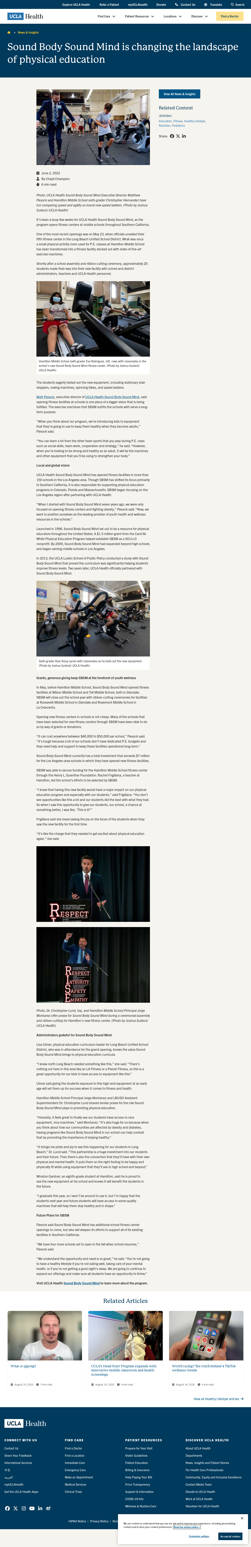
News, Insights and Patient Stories (207, 1462)
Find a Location (74, 1455)
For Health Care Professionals (204, 1470)
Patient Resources (137, 16)
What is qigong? (23, 1366)
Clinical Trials (73, 1491)
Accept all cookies (230, 1536)
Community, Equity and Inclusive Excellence (214, 1477)
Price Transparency (137, 1484)
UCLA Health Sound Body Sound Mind (112, 397)
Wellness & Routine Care (140, 1506)
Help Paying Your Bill (138, 1477)
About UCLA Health (198, 1448)
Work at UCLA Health (199, 1499)
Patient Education (136, 1462)
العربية (8, 1477)
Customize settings (199, 1536)
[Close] (242, 1518)
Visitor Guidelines (136, 1455)
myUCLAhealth (138, 4)
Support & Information (139, 1491)
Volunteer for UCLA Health (202, 1506)
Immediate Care (75, 1462)
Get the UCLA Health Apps (21, 1491)
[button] (76, 4)
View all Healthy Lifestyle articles (216, 1399)
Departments (194, 1455)
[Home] (8, 32)
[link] (172, 136)
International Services (18, 1462)
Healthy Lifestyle (194, 121)
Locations (170, 16)
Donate (161, 4)
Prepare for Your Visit (138, 1448)
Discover (197, 16)
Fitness (177, 121)
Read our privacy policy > (187, 1527)
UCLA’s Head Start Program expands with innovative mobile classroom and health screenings (123, 1370)
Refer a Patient (109, 4)
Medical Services (75, 1484)
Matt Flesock (45, 397)
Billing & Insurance (137, 1470)
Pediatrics (178, 125)
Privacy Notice (99, 1521)
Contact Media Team (199, 1484)
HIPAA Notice (77, 1521)
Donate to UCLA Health (200, 1491)
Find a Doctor (230, 16)
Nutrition (164, 125)
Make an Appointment (79, 1477)
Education (165, 121)
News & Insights (28, 32)
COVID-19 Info (134, 1499)
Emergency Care (75, 1470)
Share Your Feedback (18, 1455)
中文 (7, 1470)
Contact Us (188, 4)
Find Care (104, 16)
